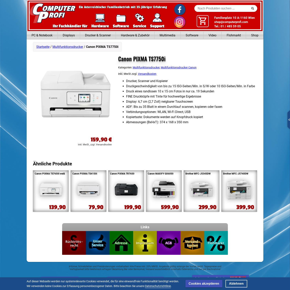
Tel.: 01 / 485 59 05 (227, 26)
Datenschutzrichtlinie (158, 286)
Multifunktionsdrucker (67, 47)
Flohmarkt (234, 35)
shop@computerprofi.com (231, 22)
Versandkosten (147, 74)
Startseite (43, 47)
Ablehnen (236, 283)
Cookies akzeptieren (204, 283)
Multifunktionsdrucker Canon (178, 67)
